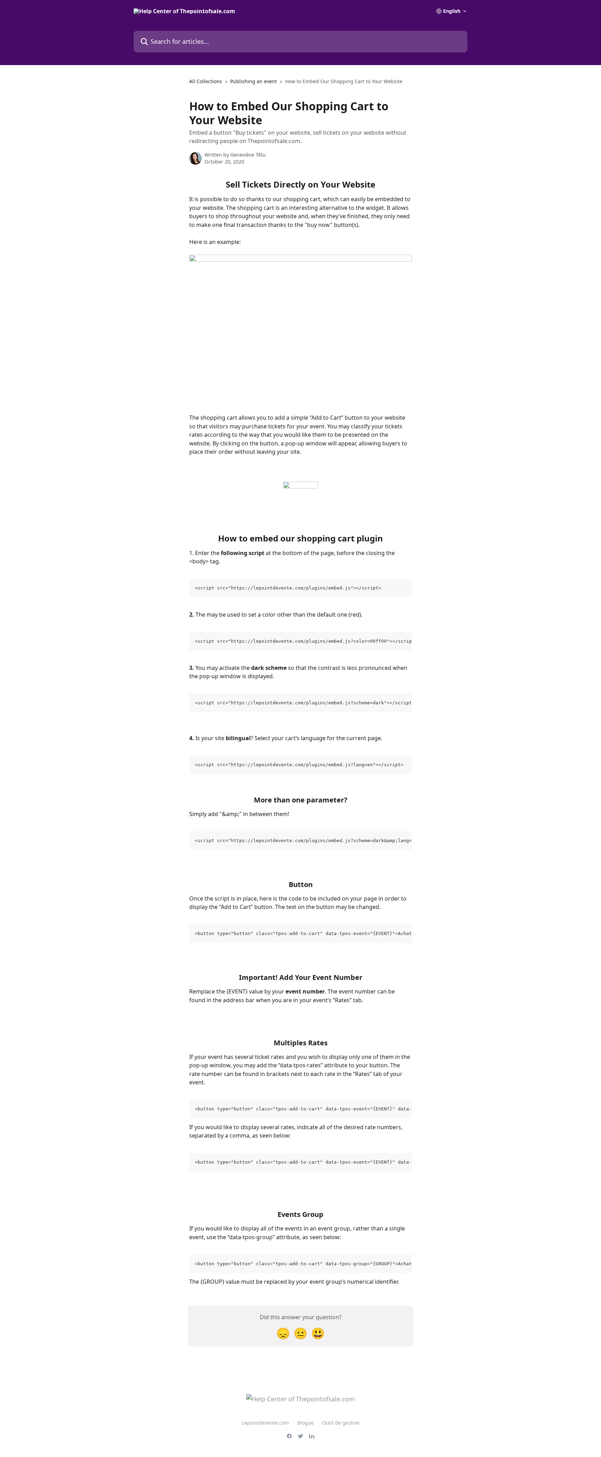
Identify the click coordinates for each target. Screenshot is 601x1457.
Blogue (305, 1422)
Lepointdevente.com (265, 1422)
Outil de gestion (341, 1422)
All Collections (205, 81)
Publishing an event (253, 81)
